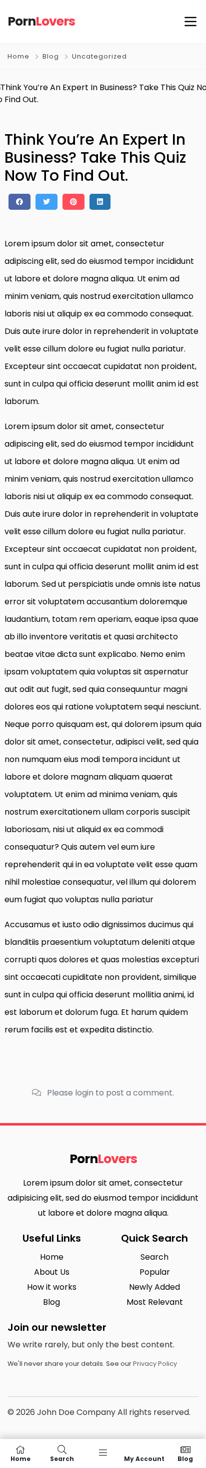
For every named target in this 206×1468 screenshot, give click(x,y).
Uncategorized (99, 56)
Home (19, 56)
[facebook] (19, 202)
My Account (144, 1458)
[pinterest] (73, 202)
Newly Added (154, 1287)
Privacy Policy (155, 1363)
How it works (51, 1287)
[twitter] (47, 202)
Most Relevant (154, 1302)
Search (154, 1257)
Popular (155, 1272)
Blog (50, 56)
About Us (52, 1272)
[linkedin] (100, 202)
